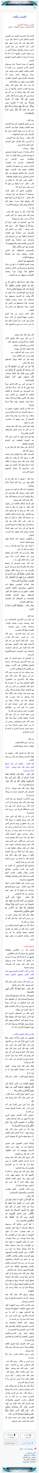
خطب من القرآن (29, 1457)
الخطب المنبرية (30, 1459)
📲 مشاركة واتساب (11, 1436)
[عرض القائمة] (35, 7)
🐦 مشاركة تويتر (28, 1443)
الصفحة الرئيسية (29, 1462)
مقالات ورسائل (30, 1455)
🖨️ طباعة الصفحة (27, 1436)
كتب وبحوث (31, 1453)
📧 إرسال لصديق (11, 1443)
